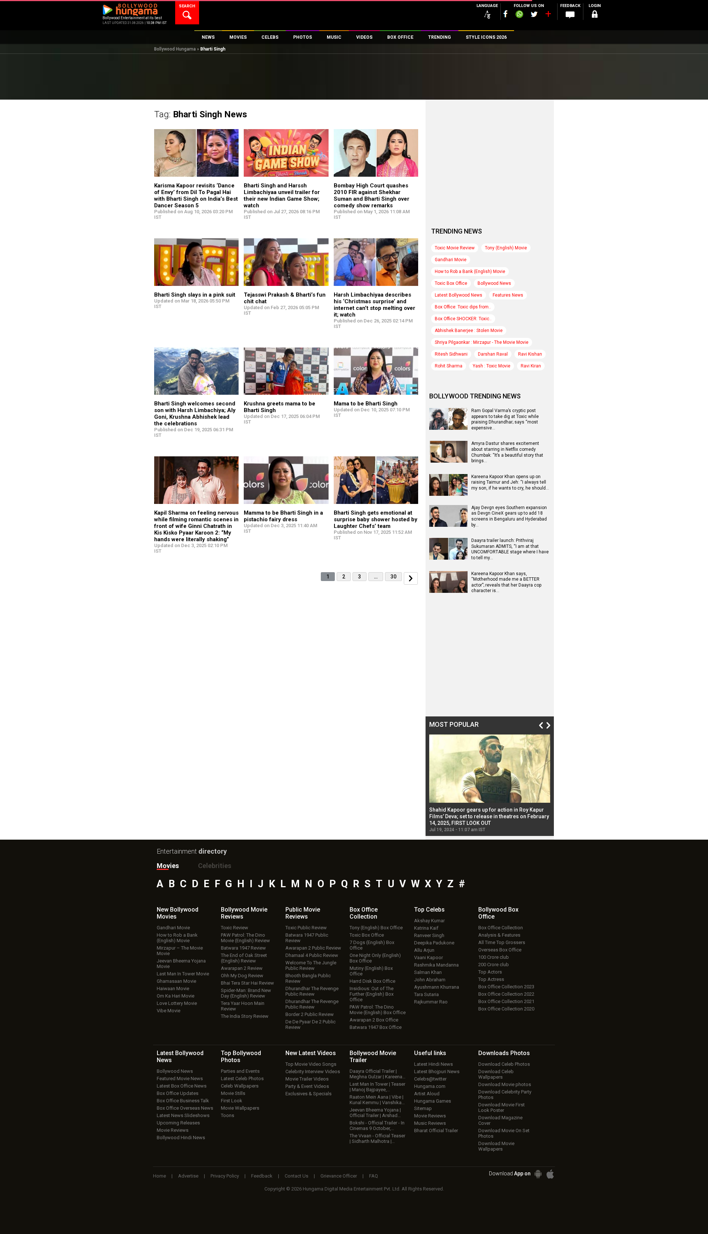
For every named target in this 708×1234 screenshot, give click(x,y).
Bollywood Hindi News (181, 1137)
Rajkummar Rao (431, 1002)
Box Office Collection (500, 927)
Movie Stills (233, 1093)
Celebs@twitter (430, 1079)
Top (429, 909)
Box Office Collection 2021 (506, 1001)
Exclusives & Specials (308, 1093)
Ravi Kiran (531, 366)
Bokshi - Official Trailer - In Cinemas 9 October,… (377, 1125)
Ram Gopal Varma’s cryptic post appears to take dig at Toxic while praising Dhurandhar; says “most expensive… (505, 419)
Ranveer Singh (429, 935)
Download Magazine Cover (500, 1120)
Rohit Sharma (448, 366)
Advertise (188, 1176)
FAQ (373, 1176)
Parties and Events (240, 1071)
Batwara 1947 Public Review (306, 937)
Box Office (364, 913)
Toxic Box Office (451, 283)
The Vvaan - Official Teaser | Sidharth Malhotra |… (377, 1138)
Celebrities (214, 866)
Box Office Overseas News (185, 1108)
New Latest (310, 1053)
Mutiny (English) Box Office (371, 971)
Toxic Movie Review (455, 247)
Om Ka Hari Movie (175, 996)
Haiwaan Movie (173, 988)
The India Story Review (244, 1016)
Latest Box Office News (181, 1086)
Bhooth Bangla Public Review (308, 978)
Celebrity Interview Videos (312, 1071)
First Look (231, 1100)
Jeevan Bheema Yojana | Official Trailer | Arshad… (375, 1112)
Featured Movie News (180, 1078)
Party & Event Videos (307, 1086)
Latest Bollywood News (458, 295)
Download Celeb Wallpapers (496, 1074)
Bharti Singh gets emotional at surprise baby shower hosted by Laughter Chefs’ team (375, 519)
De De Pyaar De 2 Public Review (310, 1024)
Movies (168, 866)
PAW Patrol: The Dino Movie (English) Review (245, 937)
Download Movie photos (504, 1084)
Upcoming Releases (178, 1123)
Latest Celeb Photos (242, 1078)
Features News (508, 295)
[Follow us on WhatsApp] (519, 15)
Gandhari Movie (450, 259)
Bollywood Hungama (175, 49)
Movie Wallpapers (240, 1108)
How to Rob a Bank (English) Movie (470, 271)
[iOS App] (550, 1174)
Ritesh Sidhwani (451, 354)
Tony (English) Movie (506, 247)
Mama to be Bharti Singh (366, 403)
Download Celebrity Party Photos (504, 1094)
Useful (430, 1053)
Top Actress (491, 979)
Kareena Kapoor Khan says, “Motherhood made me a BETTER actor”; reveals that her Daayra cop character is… (506, 582)
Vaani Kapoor (428, 957)
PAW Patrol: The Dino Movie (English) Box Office (378, 1009)
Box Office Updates (177, 1093)
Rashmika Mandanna (436, 965)
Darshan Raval (493, 354)
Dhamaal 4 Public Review (311, 955)
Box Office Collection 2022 (506, 994)
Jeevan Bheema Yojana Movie (181, 963)
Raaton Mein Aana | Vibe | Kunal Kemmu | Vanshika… (377, 1099)
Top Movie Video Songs (310, 1064)
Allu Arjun (424, 950)
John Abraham (429, 979)
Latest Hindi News (433, 1064)
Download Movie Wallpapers (496, 1146)
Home (159, 1176)
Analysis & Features (499, 935)
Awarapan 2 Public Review (313, 948)
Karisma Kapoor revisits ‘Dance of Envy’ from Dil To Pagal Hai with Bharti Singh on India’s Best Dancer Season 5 (196, 195)
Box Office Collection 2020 (506, 1009)
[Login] (594, 15)
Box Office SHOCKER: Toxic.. (463, 318)
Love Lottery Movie (177, 1003)
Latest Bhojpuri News (436, 1071)
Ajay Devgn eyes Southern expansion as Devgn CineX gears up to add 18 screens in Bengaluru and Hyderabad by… (509, 516)
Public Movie (302, 913)
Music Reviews (430, 1123)
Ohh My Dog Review (242, 975)
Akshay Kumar (429, 920)
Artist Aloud (427, 1093)
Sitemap (423, 1108)
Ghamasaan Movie (176, 981)
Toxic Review (234, 927)
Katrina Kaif (426, 928)
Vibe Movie (168, 1010)
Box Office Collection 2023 (506, 986)
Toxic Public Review (306, 927)
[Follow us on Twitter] (534, 14)
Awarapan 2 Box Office (374, 1020)
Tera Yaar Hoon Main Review (242, 1006)
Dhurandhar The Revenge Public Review (312, 991)
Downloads (504, 1053)
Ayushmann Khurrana (436, 987)
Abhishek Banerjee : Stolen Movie (469, 330)
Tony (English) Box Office (376, 927)
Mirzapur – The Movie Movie (180, 950)
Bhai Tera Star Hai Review (247, 983)
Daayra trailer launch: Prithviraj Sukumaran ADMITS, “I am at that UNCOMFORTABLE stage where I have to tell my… (510, 549)
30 (393, 577)
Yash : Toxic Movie (491, 366)
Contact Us (296, 1176)
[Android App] (538, 1174)
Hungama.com (429, 1086)
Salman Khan (428, 972)
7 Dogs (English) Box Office (372, 945)
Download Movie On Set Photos (504, 1133)
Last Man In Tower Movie (183, 974)
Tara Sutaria (426, 994)
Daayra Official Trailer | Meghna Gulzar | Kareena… (378, 1073)
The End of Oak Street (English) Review (244, 958)
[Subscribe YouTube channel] (548, 15)
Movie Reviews (172, 1130)
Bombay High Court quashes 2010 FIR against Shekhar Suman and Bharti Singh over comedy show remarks (371, 195)
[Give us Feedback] (570, 15)
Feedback (262, 1176)
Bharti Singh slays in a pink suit (194, 294)
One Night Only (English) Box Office (375, 958)
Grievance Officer (338, 1176)
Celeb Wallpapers (239, 1086)
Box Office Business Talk (183, 1100)
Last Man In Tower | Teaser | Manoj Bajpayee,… (377, 1086)
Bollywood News (494, 283)
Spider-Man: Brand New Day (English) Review (246, 993)
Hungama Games (432, 1101)
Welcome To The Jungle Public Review (310, 965)
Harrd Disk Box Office (372, 981)
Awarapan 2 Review (242, 968)
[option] (489, 783)
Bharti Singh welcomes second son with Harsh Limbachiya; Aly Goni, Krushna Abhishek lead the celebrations (195, 413)
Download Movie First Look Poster (501, 1107)
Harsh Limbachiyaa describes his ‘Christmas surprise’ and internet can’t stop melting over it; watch (374, 304)
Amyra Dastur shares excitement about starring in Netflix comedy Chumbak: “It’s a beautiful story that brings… (507, 452)
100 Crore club (493, 957)
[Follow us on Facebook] (505, 13)
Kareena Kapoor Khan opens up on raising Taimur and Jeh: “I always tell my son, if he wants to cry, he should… (510, 482)
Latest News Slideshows (183, 1115)
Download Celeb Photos (504, 1064)
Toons (227, 1115)
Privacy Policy (225, 1176)
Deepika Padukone (434, 943)
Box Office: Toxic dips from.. (463, 307)
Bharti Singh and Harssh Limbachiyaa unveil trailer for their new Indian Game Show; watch (282, 195)
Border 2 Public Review (309, 1014)
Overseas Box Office (499, 950)
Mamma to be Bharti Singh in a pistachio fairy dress (283, 516)
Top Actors (490, 972)
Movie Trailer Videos (307, 1079)
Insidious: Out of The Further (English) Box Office (371, 994)
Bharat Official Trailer (436, 1130)
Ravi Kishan (530, 354)
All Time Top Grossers (501, 942)
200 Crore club (493, 964)
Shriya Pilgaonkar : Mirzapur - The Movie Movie (481, 342)
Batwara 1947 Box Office (376, 1027)
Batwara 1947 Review (243, 948)
